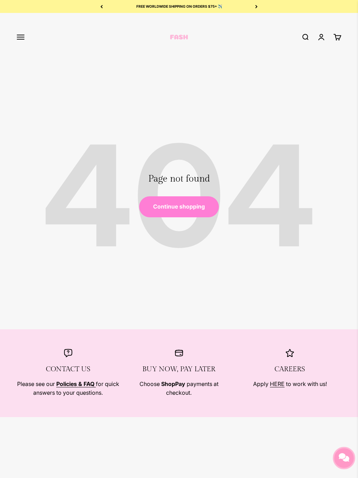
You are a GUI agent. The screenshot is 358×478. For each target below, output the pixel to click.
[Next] (256, 6)
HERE (277, 383)
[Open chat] (344, 458)
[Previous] (101, 6)
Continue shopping (179, 206)
